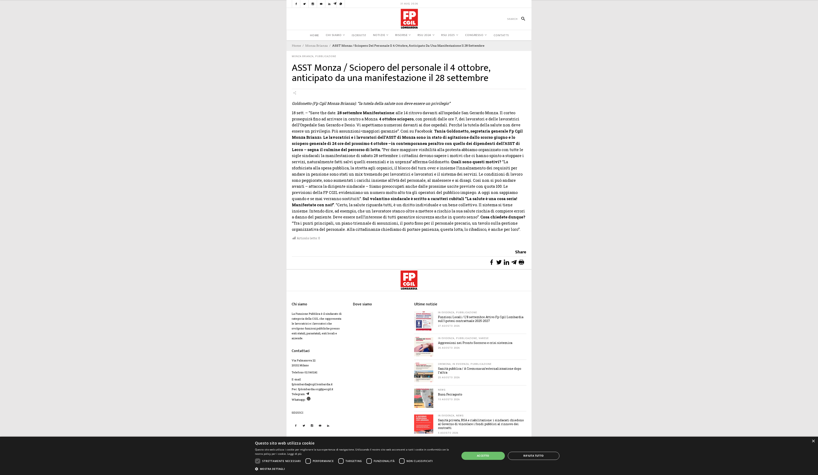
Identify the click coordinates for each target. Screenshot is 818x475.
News (442, 389)
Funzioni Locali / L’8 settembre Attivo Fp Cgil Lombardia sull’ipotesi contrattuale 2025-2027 (480, 319)
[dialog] (409, 456)
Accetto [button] (483, 456)
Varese (484, 338)
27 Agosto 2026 (449, 326)
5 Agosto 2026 (448, 433)
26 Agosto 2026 (449, 348)
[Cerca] (521, 18)
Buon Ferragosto (450, 394)
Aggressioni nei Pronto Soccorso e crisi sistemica (475, 343)
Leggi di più (294, 454)
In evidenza (446, 312)
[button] (354, 469)
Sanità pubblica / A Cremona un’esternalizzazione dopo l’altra (479, 370)
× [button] (813, 441)
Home (296, 45)
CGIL (315, 319)
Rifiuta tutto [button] (533, 456)
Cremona (444, 364)
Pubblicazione (325, 56)
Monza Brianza (316, 45)
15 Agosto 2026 (449, 399)
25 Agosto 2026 (449, 377)
